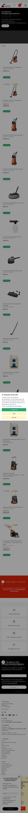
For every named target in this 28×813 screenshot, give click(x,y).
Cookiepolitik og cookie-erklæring (14, 406)
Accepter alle (14, 409)
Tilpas (14, 413)
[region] (14, 406)
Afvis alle (14, 417)
